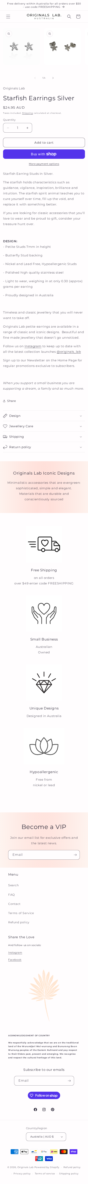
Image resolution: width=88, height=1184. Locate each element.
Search (13, 885)
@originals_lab (69, 352)
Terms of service (45, 1173)
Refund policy (18, 922)
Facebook (14, 959)
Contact (14, 904)
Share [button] (11, 401)
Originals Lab (25, 1167)
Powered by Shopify (47, 1167)
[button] (8, 16)
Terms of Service (21, 913)
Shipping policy (69, 1173)
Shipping (27, 113)
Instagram (33, 346)
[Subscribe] (75, 855)
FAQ (11, 894)
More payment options (44, 163)
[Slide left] (34, 77)
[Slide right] (53, 77)
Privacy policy (22, 1173)
